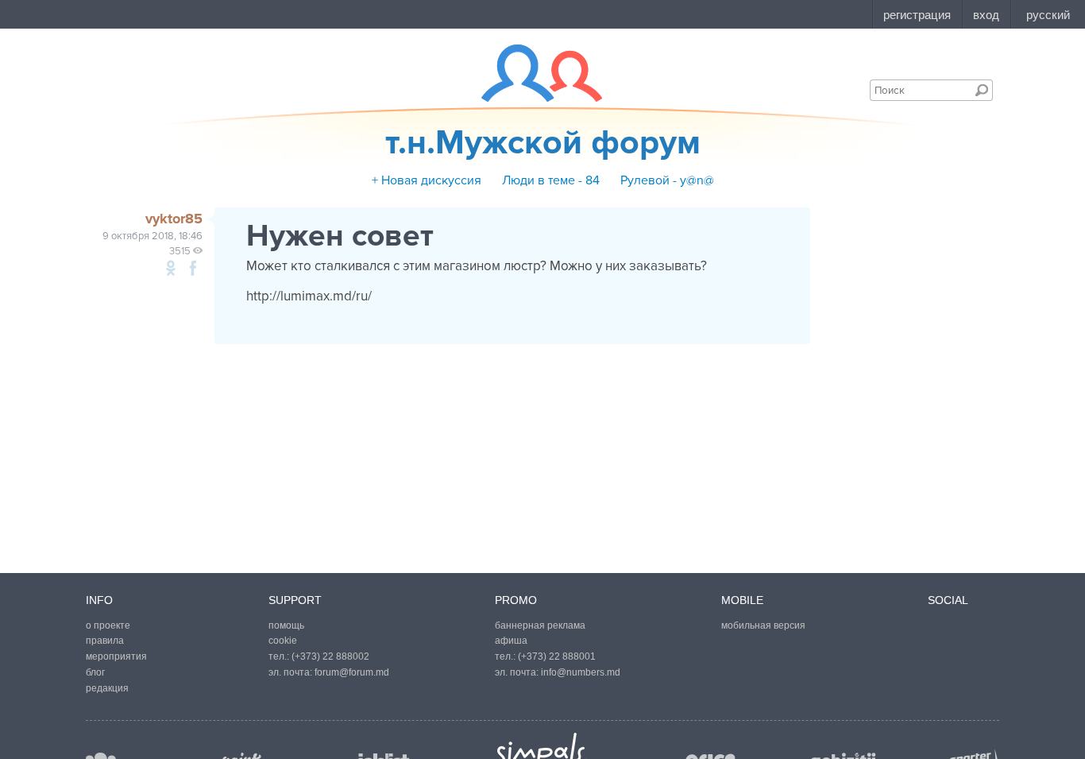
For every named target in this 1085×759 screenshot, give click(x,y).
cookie (282, 640)
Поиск (981, 89)
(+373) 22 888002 (330, 656)
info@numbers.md (580, 672)
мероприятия (116, 656)
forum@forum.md (352, 672)
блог (95, 672)
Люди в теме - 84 (551, 180)
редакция (107, 688)
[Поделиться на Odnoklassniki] (170, 267)
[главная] (532, 73)
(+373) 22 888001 (557, 656)
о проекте (108, 625)
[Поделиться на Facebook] (193, 267)
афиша (511, 640)
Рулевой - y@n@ (667, 180)
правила (105, 640)
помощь (286, 625)
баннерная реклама (540, 625)
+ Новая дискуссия (426, 180)
